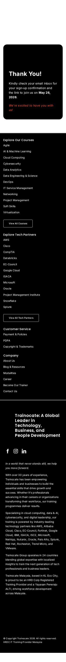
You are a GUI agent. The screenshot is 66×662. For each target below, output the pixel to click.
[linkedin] (24, 451)
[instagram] (16, 451)
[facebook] (8, 451)
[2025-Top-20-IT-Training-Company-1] (15, 603)
